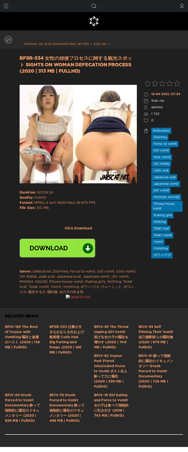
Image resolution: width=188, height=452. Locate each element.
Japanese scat (164, 177)
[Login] (182, 6)
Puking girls (162, 215)
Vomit (158, 242)
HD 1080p (161, 164)
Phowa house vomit (164, 206)
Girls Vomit (162, 157)
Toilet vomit (162, 235)
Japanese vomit (166, 184)
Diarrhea (160, 137)
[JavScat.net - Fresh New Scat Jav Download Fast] (94, 21)
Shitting (159, 222)
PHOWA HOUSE (166, 197)
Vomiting (160, 248)
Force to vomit (165, 144)
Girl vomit (161, 150)
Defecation (161, 130)
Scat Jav (157, 100)
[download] (57, 248)
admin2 (157, 107)
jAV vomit (161, 190)
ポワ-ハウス (162, 255)
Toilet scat (161, 228)
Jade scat (161, 170)
